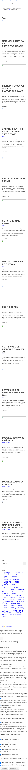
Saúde (12, 607)
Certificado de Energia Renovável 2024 (13, 349)
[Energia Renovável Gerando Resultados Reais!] (14, 73)
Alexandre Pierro (18, 572)
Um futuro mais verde (11, 222)
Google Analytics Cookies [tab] (5, 707)
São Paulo (18, 610)
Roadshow (5, 607)
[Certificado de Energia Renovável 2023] (14, 378)
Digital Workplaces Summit (13, 179)
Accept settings (4, 768)
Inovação (7, 595)
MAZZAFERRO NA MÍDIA (6, 442)
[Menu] (24, 3)
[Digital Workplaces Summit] (14, 166)
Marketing (11, 599)
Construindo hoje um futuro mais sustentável (13, 132)
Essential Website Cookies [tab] (6, 664)
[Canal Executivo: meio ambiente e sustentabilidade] (14, 510)
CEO (5, 577)
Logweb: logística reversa (13, 483)
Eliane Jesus (7, 588)
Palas (5, 605)
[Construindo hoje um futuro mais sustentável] (14, 117)
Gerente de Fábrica (14, 591)
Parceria (12, 605)
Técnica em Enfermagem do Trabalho (11, 615)
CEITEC (14, 576)
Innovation (14, 593)
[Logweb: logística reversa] (14, 469)
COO (6, 583)
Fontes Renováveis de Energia (13, 263)
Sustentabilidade (7, 609)
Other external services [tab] (5, 724)
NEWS (3, 48)
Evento (12, 589)
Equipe (16, 587)
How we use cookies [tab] (4, 647)
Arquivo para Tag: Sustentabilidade (11, 8)
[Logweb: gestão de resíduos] (14, 425)
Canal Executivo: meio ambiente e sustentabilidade (12, 525)
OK (1, 638)
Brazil (15, 574)
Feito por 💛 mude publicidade (6, 626)
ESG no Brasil (10, 307)
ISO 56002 (18, 595)
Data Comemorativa (8, 585)
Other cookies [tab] (3, 756)
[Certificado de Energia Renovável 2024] (14, 334)
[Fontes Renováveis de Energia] (14, 249)
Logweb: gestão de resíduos (13, 439)
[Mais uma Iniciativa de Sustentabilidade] (14, 29)
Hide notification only (14, 768)
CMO (17, 582)
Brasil (6, 573)
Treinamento (7, 613)
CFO (22, 578)
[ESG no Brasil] (14, 295)
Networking (16, 603)
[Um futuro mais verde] (14, 208)
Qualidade (20, 605)
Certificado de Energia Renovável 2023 (13, 392)
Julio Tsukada (12, 597)
